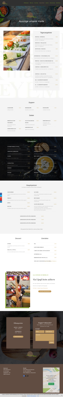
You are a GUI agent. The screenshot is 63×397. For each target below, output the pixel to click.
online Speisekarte (45, 291)
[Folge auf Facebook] (24, 376)
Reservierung (18, 336)
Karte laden (51, 383)
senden (51, 342)
